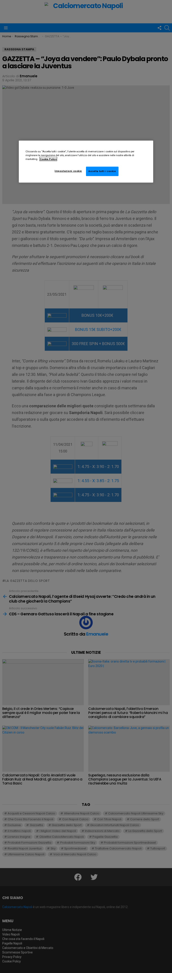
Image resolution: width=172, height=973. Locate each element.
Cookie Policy (48, 158)
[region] (86, 161)
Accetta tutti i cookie (102, 171)
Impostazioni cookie (68, 171)
